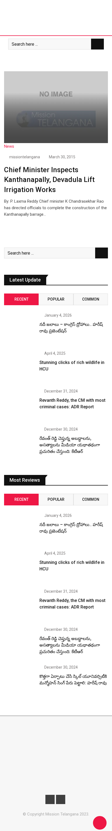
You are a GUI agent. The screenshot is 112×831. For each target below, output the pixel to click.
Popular (56, 299)
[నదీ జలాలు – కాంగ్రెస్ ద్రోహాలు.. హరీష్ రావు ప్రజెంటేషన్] (19, 329)
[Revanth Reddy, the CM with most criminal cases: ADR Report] (19, 405)
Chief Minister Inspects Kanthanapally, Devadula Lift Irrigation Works (49, 180)
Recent (21, 299)
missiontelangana (24, 157)
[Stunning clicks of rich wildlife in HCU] (19, 367)
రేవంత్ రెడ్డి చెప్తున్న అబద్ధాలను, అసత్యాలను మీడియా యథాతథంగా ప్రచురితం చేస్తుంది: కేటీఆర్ (69, 445)
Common (90, 299)
